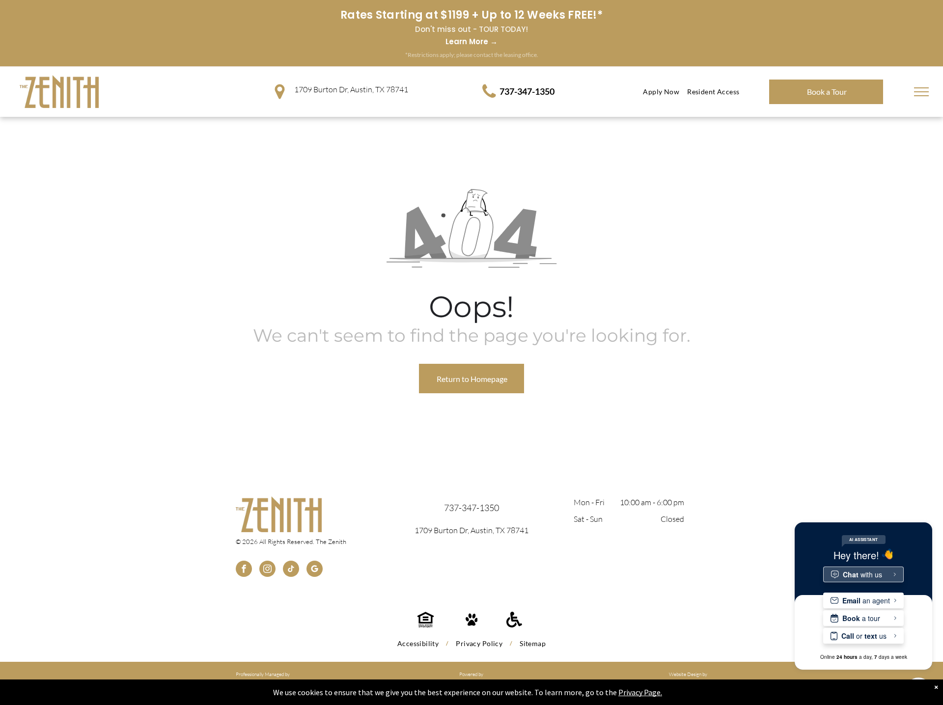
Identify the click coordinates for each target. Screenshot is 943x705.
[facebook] (244, 570)
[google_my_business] (314, 570)
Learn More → (471, 41)
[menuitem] (661, 91)
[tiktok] (291, 570)
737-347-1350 (527, 91)
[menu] (921, 92)
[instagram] (267, 570)
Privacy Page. (640, 692)
